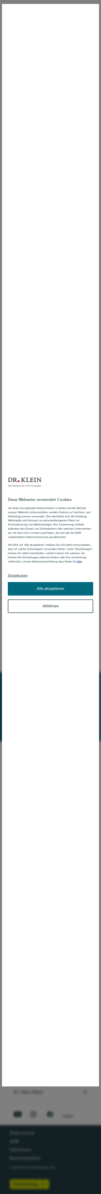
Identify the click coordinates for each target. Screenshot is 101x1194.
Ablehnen (50, 606)
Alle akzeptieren (50, 589)
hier (79, 561)
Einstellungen (18, 575)
